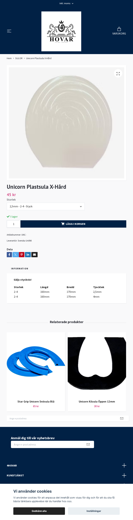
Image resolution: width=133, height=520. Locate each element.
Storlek (11, 199)
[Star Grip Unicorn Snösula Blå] (36, 364)
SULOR (19, 58)
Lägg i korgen (75, 224)
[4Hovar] (61, 31)
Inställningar (94, 511)
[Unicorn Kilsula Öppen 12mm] (97, 364)
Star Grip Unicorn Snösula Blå (35, 401)
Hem (9, 58)
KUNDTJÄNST (15, 475)
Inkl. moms (65, 3)
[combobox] (46, 206)
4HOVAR (12, 465)
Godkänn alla (39, 511)
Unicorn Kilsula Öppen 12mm (97, 401)
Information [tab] (19, 268)
